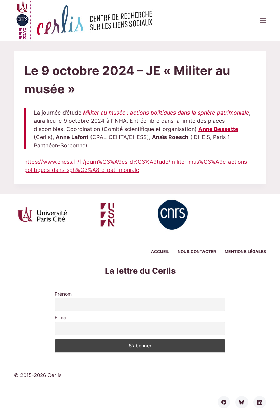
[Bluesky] (241, 402)
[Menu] (263, 20)
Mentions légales (245, 251)
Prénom (63, 294)
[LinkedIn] (259, 402)
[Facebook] (224, 402)
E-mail (61, 318)
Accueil (160, 251)
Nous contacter (197, 251)
